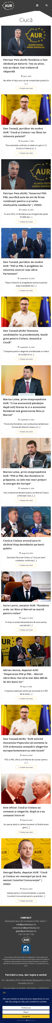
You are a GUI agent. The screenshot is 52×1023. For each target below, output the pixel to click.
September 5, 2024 (27, 488)
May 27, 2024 (27, 687)
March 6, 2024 (27, 889)
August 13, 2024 (27, 618)
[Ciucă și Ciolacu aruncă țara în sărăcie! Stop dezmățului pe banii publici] (26, 521)
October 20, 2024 (27, 210)
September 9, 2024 (27, 420)
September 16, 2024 (27, 347)
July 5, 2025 (27, 76)
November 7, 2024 (27, 141)
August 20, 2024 (27, 553)
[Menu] (37, 5)
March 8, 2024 (27, 755)
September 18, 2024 (27, 278)
